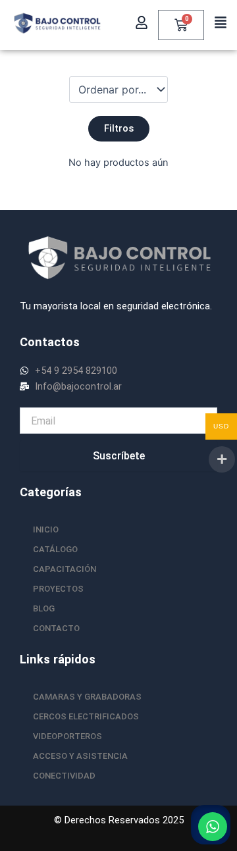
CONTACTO (56, 628)
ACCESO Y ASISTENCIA (80, 756)
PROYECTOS (58, 589)
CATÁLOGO (55, 549)
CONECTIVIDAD (64, 776)
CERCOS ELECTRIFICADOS (86, 716)
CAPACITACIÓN (64, 569)
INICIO (46, 529)
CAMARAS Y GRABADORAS (87, 697)
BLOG (44, 608)
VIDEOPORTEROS (67, 736)
